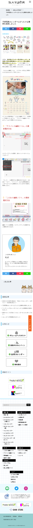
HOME (8, 10)
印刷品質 (21, 419)
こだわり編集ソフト (9, 450)
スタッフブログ (17, 10)
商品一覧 (6, 414)
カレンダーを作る (30, 323)
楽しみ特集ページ (8, 467)
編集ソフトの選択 (23, 424)
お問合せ (13, 482)
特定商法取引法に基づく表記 (10, 519)
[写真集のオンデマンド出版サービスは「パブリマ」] (24, 505)
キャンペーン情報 (23, 450)
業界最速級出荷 (22, 422)
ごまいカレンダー (8, 424)
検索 (28, 404)
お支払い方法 (14, 477)
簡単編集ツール (8, 455)
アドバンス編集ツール (9, 453)
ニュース (21, 455)
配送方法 (13, 479)
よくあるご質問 (15, 474)
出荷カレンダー (22, 453)
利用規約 (15, 516)
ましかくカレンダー (9, 435)
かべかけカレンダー (9, 417)
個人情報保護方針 (7, 516)
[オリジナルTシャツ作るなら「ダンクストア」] (16, 511)
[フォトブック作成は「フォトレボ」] (9, 505)
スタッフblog (7, 463)
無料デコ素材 (7, 458)
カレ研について (22, 414)
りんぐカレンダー (8, 430)
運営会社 (20, 516)
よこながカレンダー (9, 433)
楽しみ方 (6, 465)
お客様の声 (21, 417)
